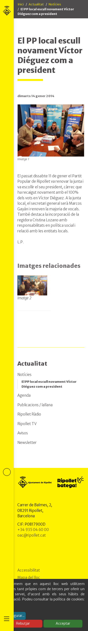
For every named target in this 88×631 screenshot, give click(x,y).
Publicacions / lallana (35, 405)
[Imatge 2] (32, 285)
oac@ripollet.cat (31, 535)
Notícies (55, 4)
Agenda (24, 395)
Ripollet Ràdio (29, 414)
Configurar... (14, 615)
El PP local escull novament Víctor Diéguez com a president (49, 384)
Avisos (22, 433)
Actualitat (36, 4)
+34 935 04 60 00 (33, 529)
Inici (21, 4)
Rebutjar (23, 623)
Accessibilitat (28, 570)
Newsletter (27, 442)
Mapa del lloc (28, 577)
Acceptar (63, 623)
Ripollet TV (27, 423)
